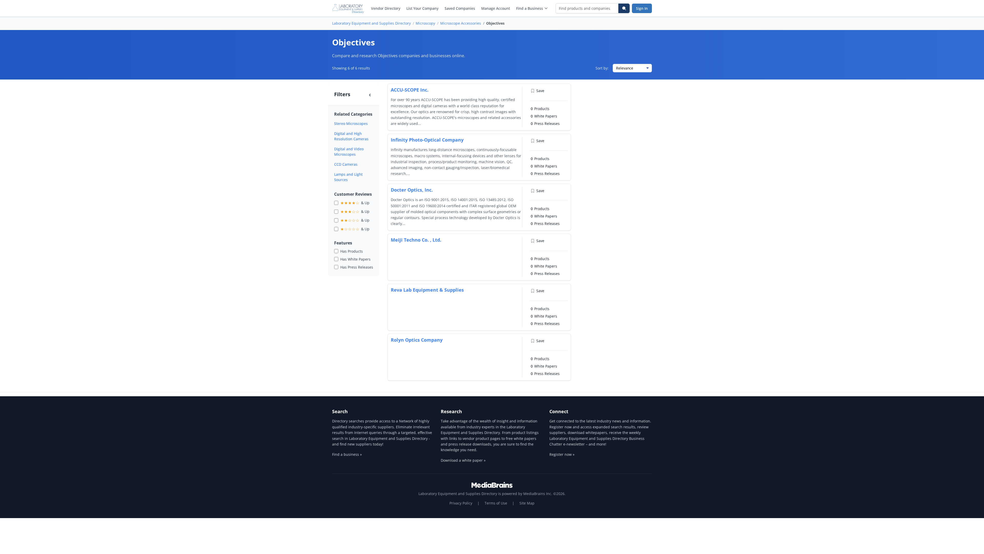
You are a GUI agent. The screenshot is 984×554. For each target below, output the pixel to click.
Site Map (527, 503)
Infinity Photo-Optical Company (427, 140)
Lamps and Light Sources (348, 177)
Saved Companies (460, 8)
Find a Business (529, 8)
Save (540, 90)
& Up (355, 203)
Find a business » (347, 454)
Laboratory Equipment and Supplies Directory (371, 23)
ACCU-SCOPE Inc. (409, 90)
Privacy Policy (460, 503)
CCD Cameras (345, 164)
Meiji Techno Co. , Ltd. (416, 240)
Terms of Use (496, 503)
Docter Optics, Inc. (412, 190)
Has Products (351, 251)
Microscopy (425, 23)
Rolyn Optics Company (417, 340)
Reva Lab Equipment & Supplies (427, 290)
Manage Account (495, 8)
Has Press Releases (356, 267)
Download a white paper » (463, 460)
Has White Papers (355, 259)
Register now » (562, 454)
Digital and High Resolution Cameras (351, 136)
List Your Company (422, 8)
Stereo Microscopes (351, 123)
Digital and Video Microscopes (349, 151)
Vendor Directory (385, 8)
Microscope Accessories (460, 23)
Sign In (642, 8)
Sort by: (602, 68)
